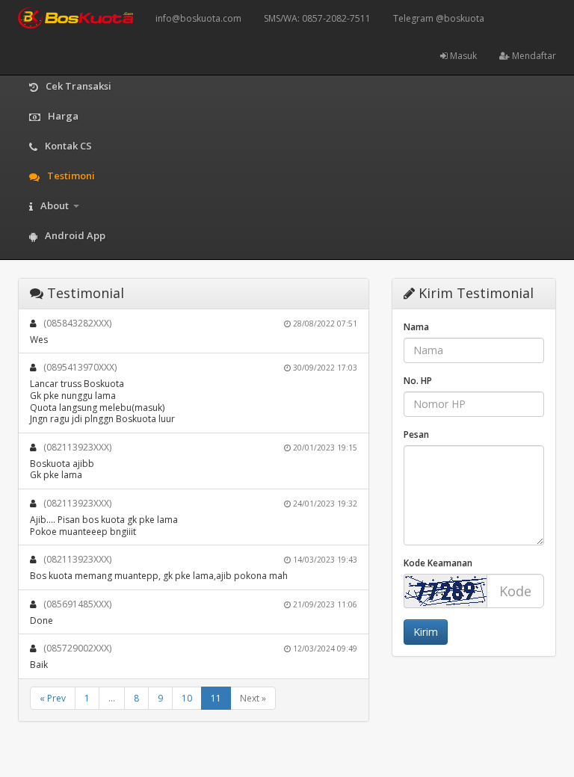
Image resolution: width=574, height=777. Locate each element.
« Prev (53, 698)
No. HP (418, 380)
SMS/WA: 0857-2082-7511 (317, 18)
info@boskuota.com (198, 18)
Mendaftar (533, 55)
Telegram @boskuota (438, 18)
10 (187, 698)
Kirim (425, 632)
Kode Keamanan (438, 563)
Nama (416, 327)
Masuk (462, 55)
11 (216, 698)
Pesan (416, 434)
